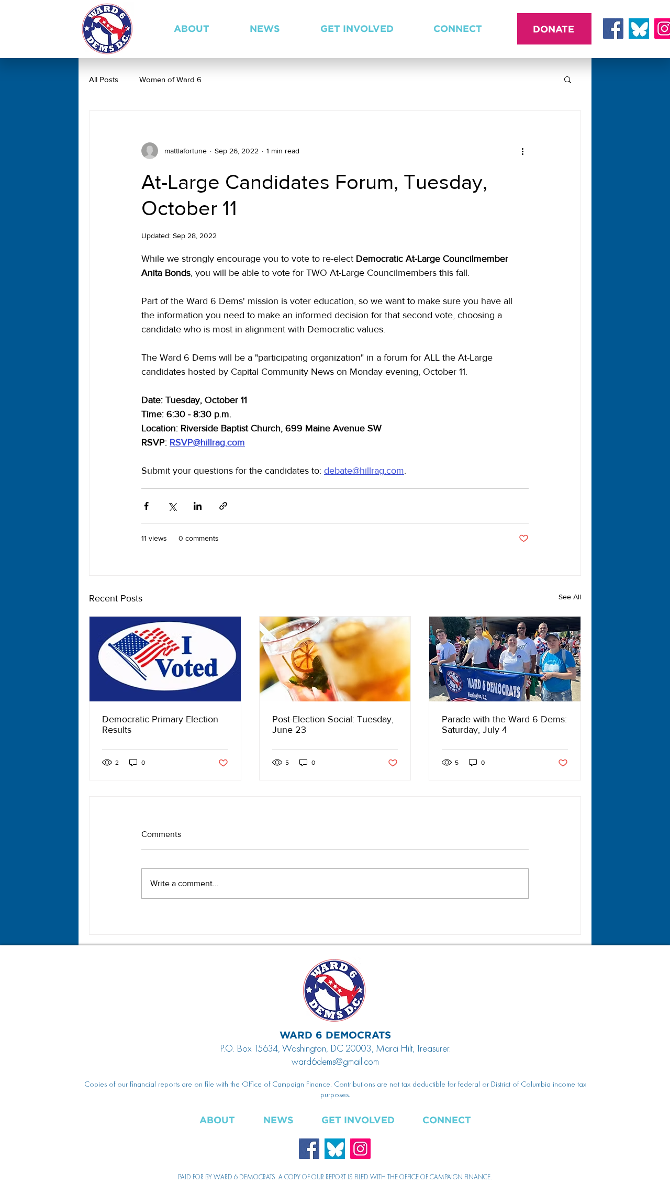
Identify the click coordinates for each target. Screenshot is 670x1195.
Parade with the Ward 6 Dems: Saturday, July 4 (504, 724)
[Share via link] (223, 506)
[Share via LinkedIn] (198, 506)
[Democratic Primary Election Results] (165, 659)
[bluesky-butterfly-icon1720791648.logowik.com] (639, 28)
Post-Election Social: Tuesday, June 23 (333, 724)
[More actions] (522, 150)
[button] (191, 29)
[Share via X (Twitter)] (172, 506)
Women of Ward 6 (170, 79)
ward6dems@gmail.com (335, 1061)
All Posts (103, 79)
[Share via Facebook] (146, 506)
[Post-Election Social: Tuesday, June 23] (335, 659)
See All (570, 597)
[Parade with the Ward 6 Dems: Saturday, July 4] (504, 659)
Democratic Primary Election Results (160, 724)
